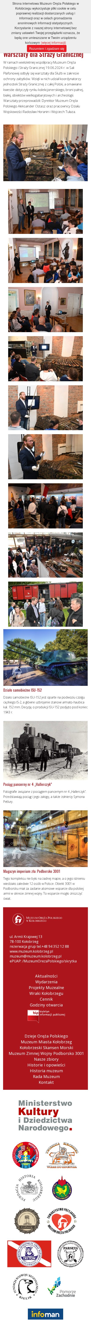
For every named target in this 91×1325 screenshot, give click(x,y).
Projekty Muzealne (46, 987)
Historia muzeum (46, 1070)
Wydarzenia (46, 981)
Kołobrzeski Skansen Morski (46, 1047)
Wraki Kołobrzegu (46, 993)
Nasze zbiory (46, 1059)
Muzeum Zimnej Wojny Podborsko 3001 (46, 1053)
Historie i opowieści (46, 1065)
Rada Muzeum (46, 1076)
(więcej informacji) (53, 42)
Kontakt (46, 1082)
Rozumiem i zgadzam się (46, 48)
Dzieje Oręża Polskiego (46, 1036)
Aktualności (46, 976)
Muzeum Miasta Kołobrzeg (46, 1041)
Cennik (46, 999)
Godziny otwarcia (46, 1005)
